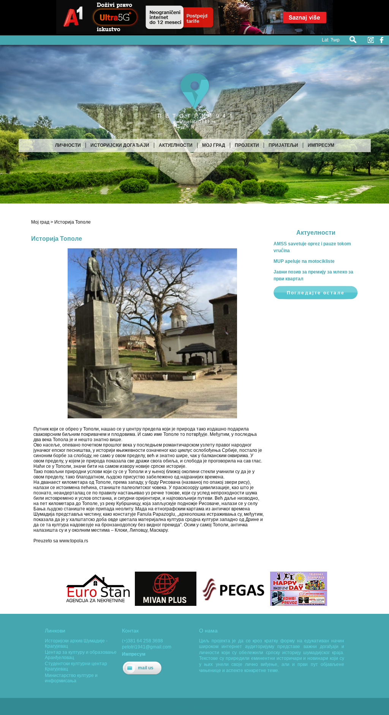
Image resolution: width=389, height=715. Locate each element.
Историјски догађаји (119, 145)
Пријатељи (283, 145)
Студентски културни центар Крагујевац (76, 666)
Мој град (213, 145)
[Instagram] (371, 40)
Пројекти (247, 145)
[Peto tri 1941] (195, 127)
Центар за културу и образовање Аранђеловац (81, 655)
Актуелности (176, 145)
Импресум (321, 145)
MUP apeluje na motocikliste (304, 261)
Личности (68, 145)
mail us (145, 668)
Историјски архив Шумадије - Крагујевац (76, 643)
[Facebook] (381, 40)
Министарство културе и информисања (71, 678)
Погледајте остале (316, 293)
